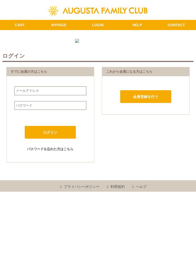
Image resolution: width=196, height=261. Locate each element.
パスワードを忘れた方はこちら (50, 149)
